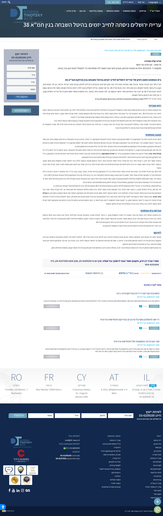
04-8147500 (61, 261)
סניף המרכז (156, 454)
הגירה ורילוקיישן (115, 461)
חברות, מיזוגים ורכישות (112, 454)
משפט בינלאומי (96, 11)
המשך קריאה (53, 306)
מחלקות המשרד (142, 39)
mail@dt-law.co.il (72, 440)
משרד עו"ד (155, 11)
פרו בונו (82, 11)
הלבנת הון (157, 451)
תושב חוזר (157, 490)
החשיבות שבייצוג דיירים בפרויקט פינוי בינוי (137, 293)
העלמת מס (157, 461)
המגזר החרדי (116, 483)
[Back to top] (159, 500)
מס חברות (157, 476)
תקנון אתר (157, 494)
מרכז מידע (71, 11)
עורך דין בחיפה (155, 458)
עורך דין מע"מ (156, 483)
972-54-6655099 (73, 448)
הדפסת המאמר (92, 273)
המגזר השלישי (115, 479)
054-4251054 (152, 264)
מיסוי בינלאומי (155, 472)
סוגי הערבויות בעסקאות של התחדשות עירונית (136, 341)
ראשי (156, 39)
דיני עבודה (117, 458)
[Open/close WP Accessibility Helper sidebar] (3, 507)
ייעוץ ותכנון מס (155, 469)
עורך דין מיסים (115, 440)
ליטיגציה (117, 447)
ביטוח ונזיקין (116, 472)
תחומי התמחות (112, 11)
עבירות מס (157, 479)
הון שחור (158, 447)
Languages (153, 2)
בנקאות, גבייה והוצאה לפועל (110, 469)
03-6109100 (85, 261)
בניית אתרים (10, 511)
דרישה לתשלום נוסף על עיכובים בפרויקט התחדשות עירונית (129, 319)
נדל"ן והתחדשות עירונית (112, 444)
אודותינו (142, 11)
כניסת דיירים (128, 2)
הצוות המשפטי (129, 11)
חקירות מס (157, 465)
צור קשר (141, 2)
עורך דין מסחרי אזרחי (153, 487)
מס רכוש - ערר (113, 2)
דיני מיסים (157, 440)
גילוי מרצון (157, 444)
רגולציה (118, 476)
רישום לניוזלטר (21, 110)
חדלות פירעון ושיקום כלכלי (111, 451)
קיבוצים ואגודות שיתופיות (111, 487)
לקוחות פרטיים (115, 465)
